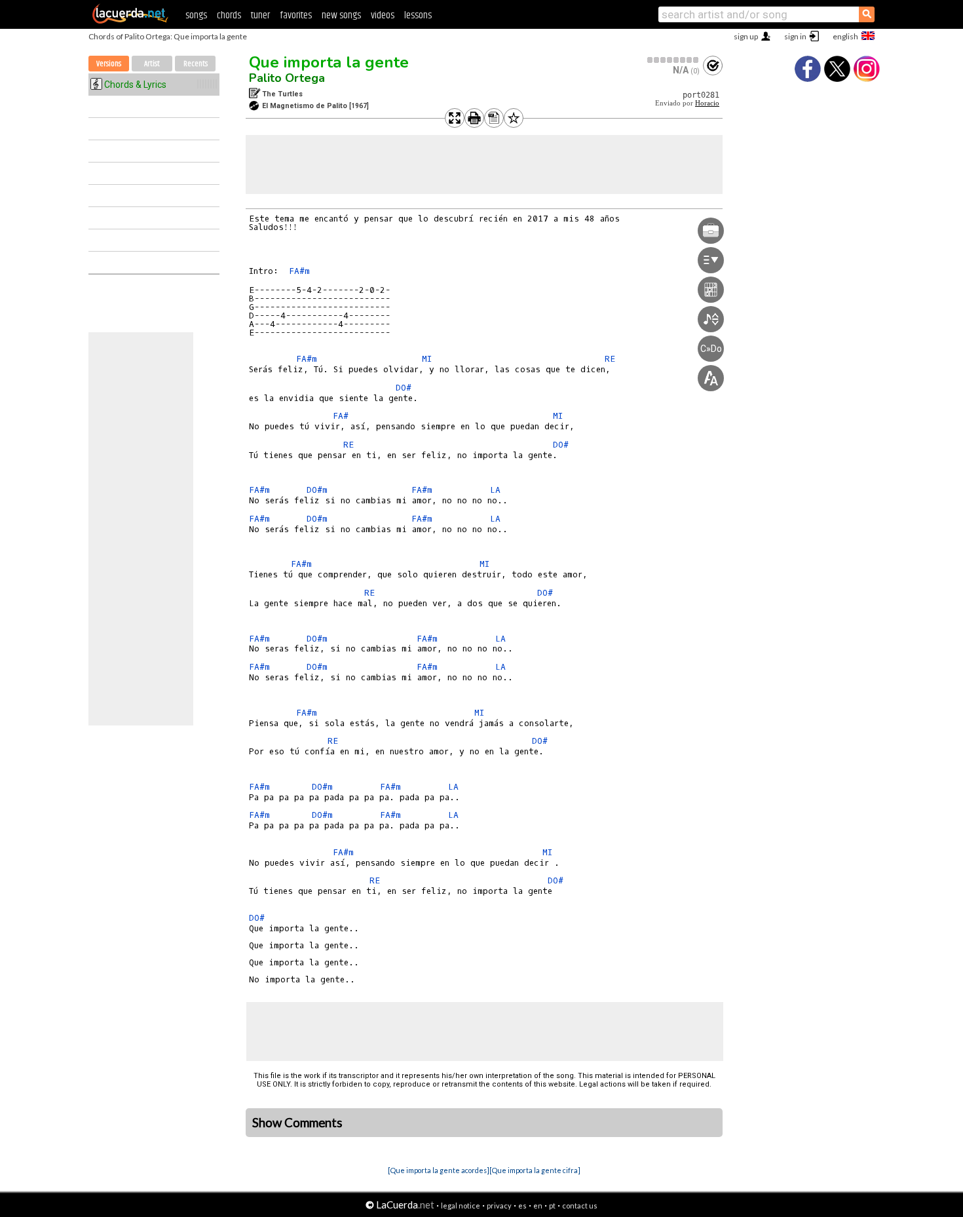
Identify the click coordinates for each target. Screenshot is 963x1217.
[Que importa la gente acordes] (438, 1170)
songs (196, 15)
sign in (795, 36)
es (522, 1205)
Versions (108, 64)
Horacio (707, 103)
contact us (579, 1205)
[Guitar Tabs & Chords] (130, 21)
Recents (195, 64)
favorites (296, 15)
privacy (499, 1205)
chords (229, 15)
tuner (260, 15)
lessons (418, 15)
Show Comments (297, 1122)
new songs (341, 15)
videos (382, 15)
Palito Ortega (287, 78)
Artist (152, 64)
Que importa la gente (329, 62)
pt (552, 1205)
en (537, 1205)
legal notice (460, 1205)
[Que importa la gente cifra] (534, 1170)
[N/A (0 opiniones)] (673, 60)
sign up (746, 36)
